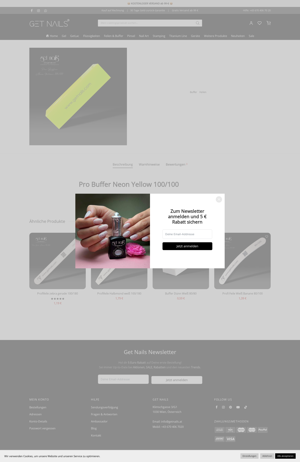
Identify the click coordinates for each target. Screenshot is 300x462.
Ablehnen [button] (267, 455)
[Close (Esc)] (219, 199)
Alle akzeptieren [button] (285, 455)
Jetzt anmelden (187, 246)
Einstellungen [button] (249, 455)
